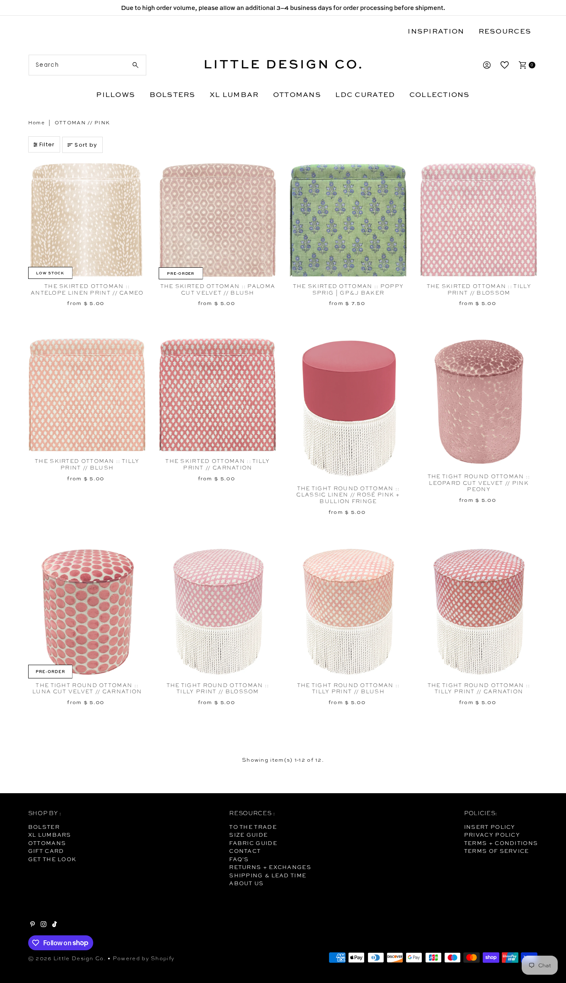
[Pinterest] (32, 925)
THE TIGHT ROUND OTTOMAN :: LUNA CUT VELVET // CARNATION (87, 688)
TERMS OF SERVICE (496, 851)
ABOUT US (246, 883)
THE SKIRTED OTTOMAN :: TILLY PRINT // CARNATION (217, 464)
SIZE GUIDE (248, 834)
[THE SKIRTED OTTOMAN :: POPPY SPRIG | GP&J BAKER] (348, 220)
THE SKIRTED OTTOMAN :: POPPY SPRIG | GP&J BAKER (348, 289)
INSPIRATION (436, 31)
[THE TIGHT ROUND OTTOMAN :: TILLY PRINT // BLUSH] (348, 611)
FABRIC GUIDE (253, 843)
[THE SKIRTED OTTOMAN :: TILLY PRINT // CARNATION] (218, 395)
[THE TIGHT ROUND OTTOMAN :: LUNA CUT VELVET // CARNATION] (87, 611)
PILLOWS (115, 94)
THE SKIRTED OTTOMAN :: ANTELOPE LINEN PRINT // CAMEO (87, 289)
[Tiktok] (54, 925)
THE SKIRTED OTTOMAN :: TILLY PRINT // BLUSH (87, 464)
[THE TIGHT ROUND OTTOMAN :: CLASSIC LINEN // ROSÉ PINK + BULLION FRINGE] (348, 409)
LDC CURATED (365, 94)
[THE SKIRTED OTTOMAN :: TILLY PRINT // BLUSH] (87, 395)
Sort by (86, 145)
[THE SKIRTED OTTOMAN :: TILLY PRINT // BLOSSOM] (479, 220)
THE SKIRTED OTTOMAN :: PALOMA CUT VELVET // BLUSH (218, 289)
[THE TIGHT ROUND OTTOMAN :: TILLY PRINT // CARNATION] (479, 611)
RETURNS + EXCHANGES (270, 867)
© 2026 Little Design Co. (67, 958)
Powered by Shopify (143, 958)
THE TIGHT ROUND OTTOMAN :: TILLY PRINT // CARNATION (479, 688)
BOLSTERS (173, 94)
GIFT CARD (46, 851)
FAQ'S (239, 859)
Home (36, 122)
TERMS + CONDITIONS (501, 843)
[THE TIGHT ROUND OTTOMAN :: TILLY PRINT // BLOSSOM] (218, 611)
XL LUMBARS (49, 834)
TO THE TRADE (253, 826)
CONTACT (245, 851)
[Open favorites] (504, 65)
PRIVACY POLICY (492, 834)
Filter (47, 144)
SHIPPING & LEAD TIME (267, 875)
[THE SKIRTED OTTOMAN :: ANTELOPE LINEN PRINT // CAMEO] (87, 220)
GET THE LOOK (52, 859)
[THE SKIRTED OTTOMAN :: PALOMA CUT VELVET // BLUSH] (218, 220)
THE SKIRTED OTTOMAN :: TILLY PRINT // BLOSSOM (479, 289)
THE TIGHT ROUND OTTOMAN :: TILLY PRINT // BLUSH (348, 688)
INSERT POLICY (489, 826)
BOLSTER (44, 826)
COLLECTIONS (439, 94)
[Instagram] (43, 925)
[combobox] (88, 65)
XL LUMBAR (234, 94)
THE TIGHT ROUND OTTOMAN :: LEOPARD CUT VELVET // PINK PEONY (479, 483)
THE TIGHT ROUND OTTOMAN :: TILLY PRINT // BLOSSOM (218, 688)
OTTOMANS (297, 94)
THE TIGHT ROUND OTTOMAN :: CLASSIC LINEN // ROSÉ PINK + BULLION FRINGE (348, 495)
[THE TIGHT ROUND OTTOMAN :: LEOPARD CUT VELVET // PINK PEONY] (479, 403)
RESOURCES (505, 31)
